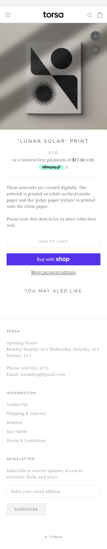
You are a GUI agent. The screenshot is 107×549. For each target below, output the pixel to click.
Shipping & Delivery (26, 413)
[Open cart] (99, 15)
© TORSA (53, 537)
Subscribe (26, 509)
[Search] (90, 14)
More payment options (53, 272)
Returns (14, 422)
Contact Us (17, 404)
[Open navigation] (7, 15)
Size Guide (17, 431)
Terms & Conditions (26, 440)
